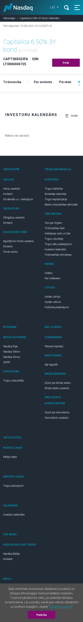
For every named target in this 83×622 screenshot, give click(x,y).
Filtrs (74, 116)
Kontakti (8, 559)
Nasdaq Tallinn (11, 351)
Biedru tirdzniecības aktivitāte (61, 204)
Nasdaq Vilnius (11, 357)
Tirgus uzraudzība (13, 380)
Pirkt (66, 62)
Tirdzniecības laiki (55, 228)
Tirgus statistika (54, 188)
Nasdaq (18, 7)
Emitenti (8, 194)
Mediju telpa (10, 456)
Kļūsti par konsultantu (57, 412)
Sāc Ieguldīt (51, 364)
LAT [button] (53, 7)
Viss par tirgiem (53, 222)
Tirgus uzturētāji (54, 238)
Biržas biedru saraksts (57, 388)
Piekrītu (41, 614)
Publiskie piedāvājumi (57, 307)
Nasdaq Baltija (11, 553)
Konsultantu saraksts (57, 417)
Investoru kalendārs (55, 249)
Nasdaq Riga (10, 346)
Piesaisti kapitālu (54, 346)
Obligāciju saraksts (14, 217)
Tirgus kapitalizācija (56, 199)
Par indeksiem (52, 278)
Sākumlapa (9, 18)
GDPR (6, 362)
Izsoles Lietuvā (53, 301)
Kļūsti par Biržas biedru (58, 382)
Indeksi (49, 273)
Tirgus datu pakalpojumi (58, 244)
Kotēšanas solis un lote (57, 233)
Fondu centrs (10, 251)
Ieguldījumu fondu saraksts (18, 241)
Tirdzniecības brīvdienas (58, 254)
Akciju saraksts (11, 188)
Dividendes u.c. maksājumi (18, 199)
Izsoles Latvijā (52, 296)
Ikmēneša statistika (55, 194)
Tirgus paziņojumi (13, 485)
